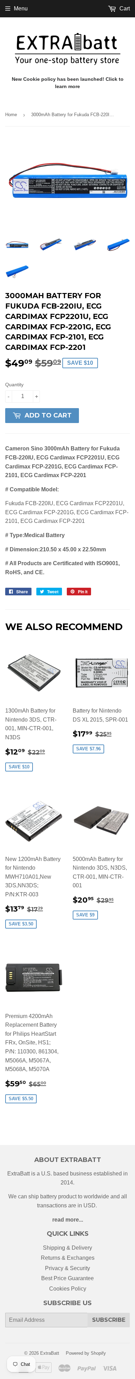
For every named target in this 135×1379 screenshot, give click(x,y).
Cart (124, 8)
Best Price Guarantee (67, 1278)
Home (11, 114)
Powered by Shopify (86, 1353)
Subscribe (108, 1320)
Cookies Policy (67, 1289)
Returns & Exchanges (67, 1258)
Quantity (14, 384)
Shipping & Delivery (67, 1248)
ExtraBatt (49, 1353)
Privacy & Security (67, 1268)
